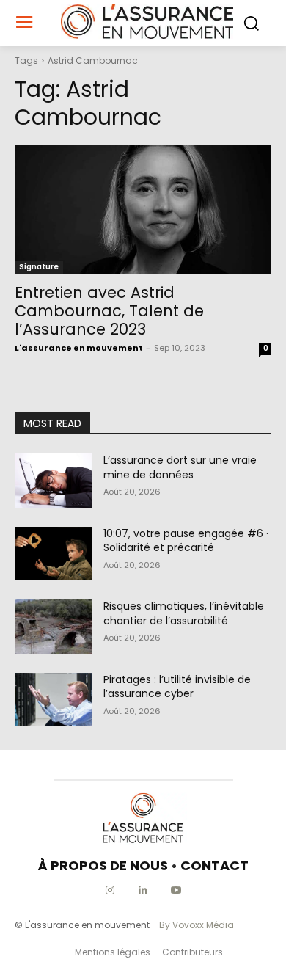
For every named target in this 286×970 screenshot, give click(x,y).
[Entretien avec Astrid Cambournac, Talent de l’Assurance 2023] (143, 209)
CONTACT (214, 865)
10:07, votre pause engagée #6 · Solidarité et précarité (185, 540)
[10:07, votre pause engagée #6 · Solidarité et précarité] (53, 554)
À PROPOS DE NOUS (103, 865)
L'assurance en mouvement (79, 348)
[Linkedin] (143, 890)
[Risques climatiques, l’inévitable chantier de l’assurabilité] (53, 626)
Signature (39, 266)
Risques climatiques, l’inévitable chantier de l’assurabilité (183, 613)
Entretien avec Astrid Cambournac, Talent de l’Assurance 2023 (109, 311)
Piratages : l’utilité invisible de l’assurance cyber (177, 686)
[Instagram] (110, 890)
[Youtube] (176, 890)
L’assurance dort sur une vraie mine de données (180, 467)
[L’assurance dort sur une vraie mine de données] (53, 480)
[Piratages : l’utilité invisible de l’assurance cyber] (53, 700)
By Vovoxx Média (196, 925)
